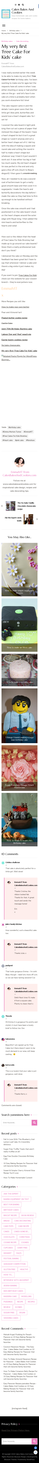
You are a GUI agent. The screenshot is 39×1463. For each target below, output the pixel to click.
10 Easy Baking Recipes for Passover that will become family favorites (20, 1164)
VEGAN (22, 1312)
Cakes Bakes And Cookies (23, 11)
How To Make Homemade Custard (18, 1177)
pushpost (9, 965)
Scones (18, 1307)
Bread (7, 1221)
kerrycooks (10, 1065)
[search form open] (23, 5)
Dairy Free (22, 1248)
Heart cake (8, 440)
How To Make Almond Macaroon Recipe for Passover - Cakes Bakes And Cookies (20, 1360)
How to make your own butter (15, 307)
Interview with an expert (16, 1280)
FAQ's (18, 1253)
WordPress (30, 1459)
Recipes (31, 1302)
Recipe (20, 1302)
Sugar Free (9, 1312)
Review (7, 1307)
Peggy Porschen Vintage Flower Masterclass (19, 786)
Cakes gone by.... (21, 1231)
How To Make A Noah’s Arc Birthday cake (19, 841)
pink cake (20, 440)
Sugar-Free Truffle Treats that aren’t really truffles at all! (19, 1150)
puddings (8, 1302)
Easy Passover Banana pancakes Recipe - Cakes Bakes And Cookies (20, 1384)
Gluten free (9, 1269)
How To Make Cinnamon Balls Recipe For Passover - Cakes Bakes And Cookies (20, 1372)
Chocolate (9, 1237)
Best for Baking (11, 1204)
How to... (8, 1275)
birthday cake (15, 427)
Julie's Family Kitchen (14, 924)
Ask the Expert (11, 1194)
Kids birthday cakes (13, 1291)
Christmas (24, 1237)
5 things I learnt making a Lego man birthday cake (19, 738)
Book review (28, 1215)
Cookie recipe (10, 1242)
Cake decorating (22, 41)
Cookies (25, 1242)
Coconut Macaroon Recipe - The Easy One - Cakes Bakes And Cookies (19, 1348)
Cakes (6, 1231)
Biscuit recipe (10, 1215)
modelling (26, 1296)
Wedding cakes (11, 1318)
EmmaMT (29, 432)
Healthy (24, 1269)
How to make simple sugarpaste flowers (19, 591)
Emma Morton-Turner (12, 432)
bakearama (10, 1039)
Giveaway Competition (15, 1264)
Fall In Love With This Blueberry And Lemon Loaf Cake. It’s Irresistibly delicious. (19, 1142)
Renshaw (31, 440)
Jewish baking (10, 1285)
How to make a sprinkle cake (19, 682)
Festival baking (11, 1258)
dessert (8, 1253)
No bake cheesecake (11, 345)
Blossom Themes (10, 1459)
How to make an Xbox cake (19, 647)
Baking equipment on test (16, 1199)
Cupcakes (8, 1248)
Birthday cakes (7, 41)
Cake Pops (8, 1226)
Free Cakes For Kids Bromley (15, 436)
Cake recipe (23, 1226)
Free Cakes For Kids (28, 275)
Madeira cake (10, 1296)
